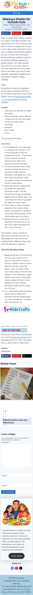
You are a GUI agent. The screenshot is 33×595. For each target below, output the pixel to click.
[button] (29, 328)
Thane (9, 29)
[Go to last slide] (3, 397)
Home (6, 25)
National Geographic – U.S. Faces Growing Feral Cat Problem (16, 99)
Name (5, 476)
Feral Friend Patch (19, 337)
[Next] (30, 397)
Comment (6, 442)
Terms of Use (16, 592)
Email (5, 485)
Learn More (16, 556)
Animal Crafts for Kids (17, 25)
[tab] (5, 411)
